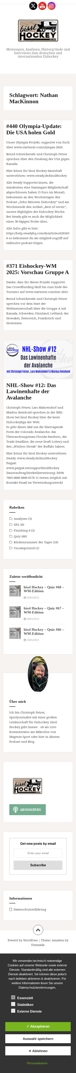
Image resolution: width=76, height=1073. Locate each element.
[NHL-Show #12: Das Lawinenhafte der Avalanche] (41, 365)
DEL (17, 524)
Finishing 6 (22, 530)
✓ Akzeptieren (38, 1026)
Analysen (20, 519)
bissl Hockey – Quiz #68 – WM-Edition (44, 589)
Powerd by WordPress (23, 940)
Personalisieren (37, 1063)
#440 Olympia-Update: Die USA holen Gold (34, 129)
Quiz (17, 536)
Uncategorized (24, 548)
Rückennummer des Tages (33, 542)
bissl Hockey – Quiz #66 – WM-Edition (44, 631)
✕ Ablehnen (38, 1051)
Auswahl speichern (38, 1039)
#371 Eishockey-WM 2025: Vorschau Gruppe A (37, 269)
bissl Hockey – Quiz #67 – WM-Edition (44, 610)
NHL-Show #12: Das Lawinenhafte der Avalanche (31, 391)
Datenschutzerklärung (30, 909)
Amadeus (58, 940)
